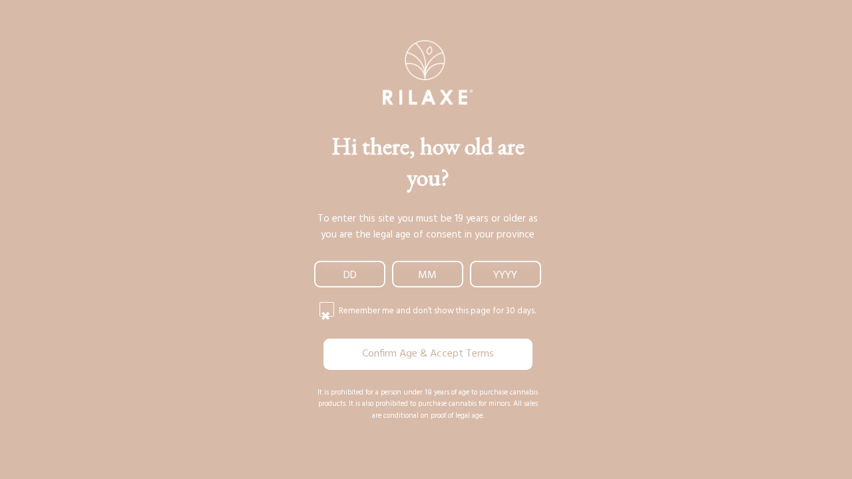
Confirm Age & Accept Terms (428, 354)
